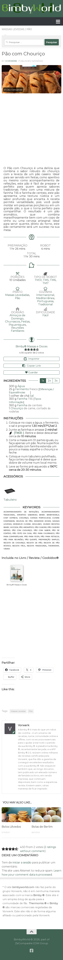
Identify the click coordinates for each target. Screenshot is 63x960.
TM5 (46, 280)
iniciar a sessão (22, 862)
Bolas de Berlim (42, 826)
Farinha (22, 398)
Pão (29, 29)
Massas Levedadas (17, 295)
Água (21, 386)
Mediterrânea (45, 298)
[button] (25, 349)
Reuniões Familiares (17, 329)
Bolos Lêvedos (11, 826)
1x (43, 380)
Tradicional (45, 304)
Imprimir (33, 358)
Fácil (46, 315)
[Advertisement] (31, 129)
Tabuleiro (10, 499)
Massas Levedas (13, 29)
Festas (25, 321)
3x (56, 380)
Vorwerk (11, 61)
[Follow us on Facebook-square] (32, 951)
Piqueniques (17, 324)
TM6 (53, 280)
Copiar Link (34, 365)
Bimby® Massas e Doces (31, 346)
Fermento (22, 389)
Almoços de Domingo (17, 317)
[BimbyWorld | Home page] (31, 8)
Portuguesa (45, 301)
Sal (32, 395)
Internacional (45, 295)
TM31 (38, 280)
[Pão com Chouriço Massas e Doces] (31, 79)
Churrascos (12, 321)
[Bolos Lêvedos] (16, 814)
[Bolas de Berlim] (46, 814)
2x (49, 380)
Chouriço (17, 408)
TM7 (46, 283)
